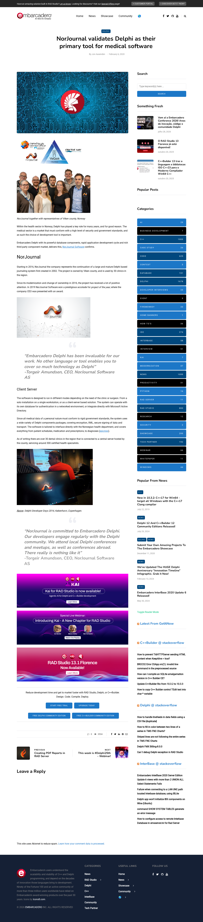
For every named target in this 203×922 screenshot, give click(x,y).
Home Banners (161, 315)
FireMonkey (161, 307)
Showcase (107, 16)
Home (79, 16)
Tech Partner (161, 442)
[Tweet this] (115, 734)
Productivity (161, 383)
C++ (161, 239)
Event (161, 298)
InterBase (161, 340)
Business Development (161, 231)
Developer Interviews (161, 290)
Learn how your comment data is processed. (81, 843)
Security (161, 425)
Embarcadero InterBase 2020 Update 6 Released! (161, 594)
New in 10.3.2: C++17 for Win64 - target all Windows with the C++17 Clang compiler (159, 501)
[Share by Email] (126, 734)
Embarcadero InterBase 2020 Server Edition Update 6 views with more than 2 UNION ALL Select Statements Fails (160, 779)
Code (161, 256)
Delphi (106, 31)
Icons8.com (39, 899)
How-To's (161, 324)
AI (161, 222)
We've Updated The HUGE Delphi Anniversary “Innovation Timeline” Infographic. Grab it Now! (158, 570)
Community (125, 16)
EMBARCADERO (33, 907)
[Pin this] (123, 734)
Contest (161, 264)
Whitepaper (161, 459)
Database (161, 273)
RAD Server (161, 400)
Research (161, 416)
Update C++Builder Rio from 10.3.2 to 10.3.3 (160, 684)
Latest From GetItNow (157, 623)
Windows (161, 467)
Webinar (161, 450)
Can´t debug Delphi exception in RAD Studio (160, 752)
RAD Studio (161, 408)
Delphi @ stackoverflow (158, 705)
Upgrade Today (87, 706)
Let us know (65, 4)
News (92, 16)
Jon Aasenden (98, 54)
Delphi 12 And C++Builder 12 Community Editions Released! (156, 524)
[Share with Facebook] (111, 734)
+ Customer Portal (143, 4)
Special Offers (107, 4)
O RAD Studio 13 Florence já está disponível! (168, 144)
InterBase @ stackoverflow (160, 763)
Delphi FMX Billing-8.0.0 (149, 746)
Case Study (161, 247)
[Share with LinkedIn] (119, 734)
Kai (161, 357)
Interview (161, 349)
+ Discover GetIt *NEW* (172, 4)
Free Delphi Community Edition (49, 716)
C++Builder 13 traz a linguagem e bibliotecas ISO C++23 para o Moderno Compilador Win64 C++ (171, 167)
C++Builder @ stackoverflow (162, 643)
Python (161, 391)
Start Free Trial (59, 706)
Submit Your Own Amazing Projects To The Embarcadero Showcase (161, 546)
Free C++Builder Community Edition (95, 716)
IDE (161, 332)
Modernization (161, 366)
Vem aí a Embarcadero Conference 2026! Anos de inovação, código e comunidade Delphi (171, 122)
